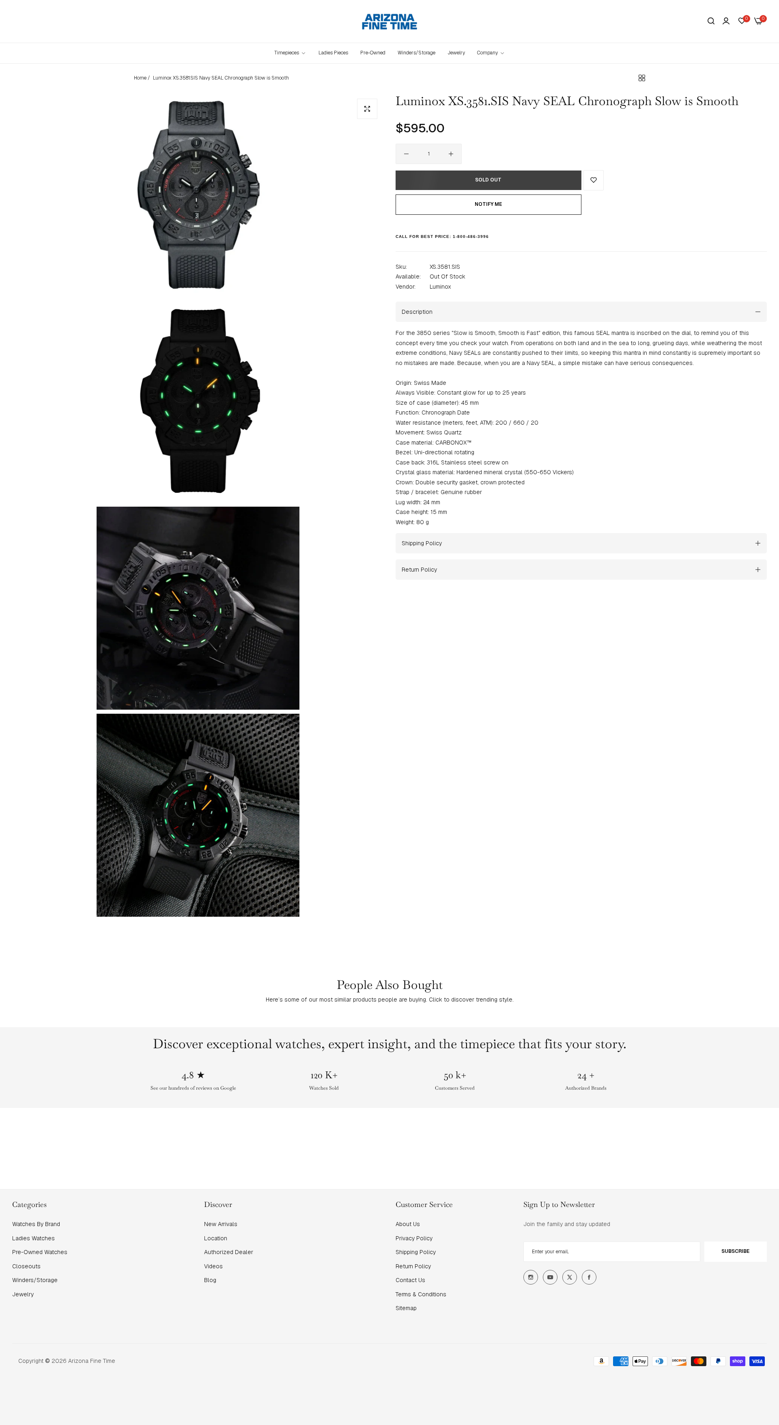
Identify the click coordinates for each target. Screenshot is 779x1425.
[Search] (711, 21)
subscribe (735, 1251)
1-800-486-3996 (471, 236)
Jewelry (23, 1294)
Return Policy (413, 1266)
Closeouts (26, 1266)
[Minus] (406, 153)
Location (215, 1238)
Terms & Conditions (421, 1294)
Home (140, 78)
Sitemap (406, 1308)
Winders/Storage (35, 1280)
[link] (491, 53)
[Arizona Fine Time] (389, 21)
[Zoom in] (367, 109)
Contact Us (410, 1280)
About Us (408, 1224)
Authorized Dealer (228, 1252)
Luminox (440, 286)
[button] (593, 180)
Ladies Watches (33, 1238)
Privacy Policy (414, 1238)
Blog (210, 1280)
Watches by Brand (36, 1224)
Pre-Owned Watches (39, 1252)
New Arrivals (220, 1224)
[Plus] (451, 153)
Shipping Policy (416, 1252)
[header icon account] (726, 21)
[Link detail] (530, 1277)
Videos (213, 1266)
